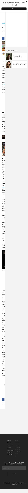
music (3, 23)
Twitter (16, 440)
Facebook (17, 442)
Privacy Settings (7, 483)
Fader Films (10, 454)
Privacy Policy (9, 448)
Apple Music (17, 449)
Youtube (17, 445)
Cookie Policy (10, 450)
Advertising (10, 442)
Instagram (17, 447)
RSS (16, 456)
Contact (9, 440)
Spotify (16, 453)
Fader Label (10, 452)
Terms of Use (10, 445)
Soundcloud (18, 451)
